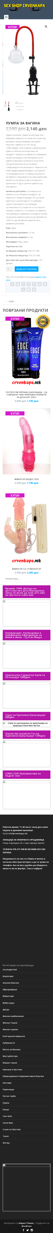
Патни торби (9, 1096)
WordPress (27, 1226)
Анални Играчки (11, 983)
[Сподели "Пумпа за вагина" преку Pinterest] (34, 284)
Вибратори (8, 996)
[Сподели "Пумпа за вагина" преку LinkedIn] (40, 284)
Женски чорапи (10, 1029)
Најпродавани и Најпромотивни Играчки (23, 1076)
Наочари (7, 1083)
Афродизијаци (10, 989)
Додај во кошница (26, 269)
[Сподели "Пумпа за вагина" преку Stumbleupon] (23, 290)
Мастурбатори (10, 1056)
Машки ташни (10, 1062)
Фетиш (6, 1143)
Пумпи (38, 277)
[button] (46, 26)
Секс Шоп (7, 1116)
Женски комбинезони (13, 1016)
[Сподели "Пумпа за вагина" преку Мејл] (29, 290)
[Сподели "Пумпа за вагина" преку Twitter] (18, 284)
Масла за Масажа (11, 1049)
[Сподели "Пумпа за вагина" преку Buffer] (45, 284)
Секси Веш (8, 1122)
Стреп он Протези (12, 1129)
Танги (6, 1136)
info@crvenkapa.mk (17, 833)
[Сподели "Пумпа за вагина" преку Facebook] (12, 284)
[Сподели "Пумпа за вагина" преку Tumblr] (29, 284)
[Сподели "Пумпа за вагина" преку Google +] (23, 284)
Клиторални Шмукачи (14, 1036)
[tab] (26, 301)
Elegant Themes (26, 1223)
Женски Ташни (10, 1022)
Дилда (6, 1009)
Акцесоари (8, 976)
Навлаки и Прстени (12, 1069)
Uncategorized (10, 969)
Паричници (8, 1089)
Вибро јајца (8, 1003)
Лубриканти (9, 1043)
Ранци (6, 1109)
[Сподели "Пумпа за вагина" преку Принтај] (34, 290)
